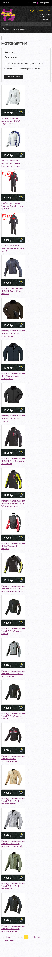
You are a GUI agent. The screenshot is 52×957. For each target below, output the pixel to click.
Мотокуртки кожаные (17, 63)
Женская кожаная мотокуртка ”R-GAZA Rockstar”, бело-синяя (11, 163)
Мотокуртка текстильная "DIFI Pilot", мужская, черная (13, 418)
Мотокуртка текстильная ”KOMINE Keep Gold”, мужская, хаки (13, 886)
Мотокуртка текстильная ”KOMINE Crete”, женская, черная (13, 631)
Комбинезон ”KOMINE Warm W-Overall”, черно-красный (12, 206)
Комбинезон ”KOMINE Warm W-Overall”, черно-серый (12, 248)
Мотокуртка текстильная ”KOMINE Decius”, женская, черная (13, 758)
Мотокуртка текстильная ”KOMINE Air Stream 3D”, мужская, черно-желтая (13, 588)
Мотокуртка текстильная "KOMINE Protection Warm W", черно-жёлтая (13, 503)
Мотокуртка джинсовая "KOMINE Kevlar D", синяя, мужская (12, 291)
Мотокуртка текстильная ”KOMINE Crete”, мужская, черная (13, 716)
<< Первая (8, 937)
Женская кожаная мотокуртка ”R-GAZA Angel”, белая (10, 121)
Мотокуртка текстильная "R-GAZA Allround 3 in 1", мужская (13, 546)
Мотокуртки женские (30, 68)
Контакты (6, 3)
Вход (34, 3)
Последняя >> (9, 940)
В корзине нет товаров (45, 16)
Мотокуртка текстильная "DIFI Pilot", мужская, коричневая (13, 333)
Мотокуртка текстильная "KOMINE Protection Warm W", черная (13, 461)
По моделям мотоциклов (14, 29)
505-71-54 (40, 10)
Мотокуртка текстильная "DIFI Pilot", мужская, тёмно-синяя (13, 376)
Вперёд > (38, 937)
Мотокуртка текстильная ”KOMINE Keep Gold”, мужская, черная (13, 929)
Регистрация (44, 3)
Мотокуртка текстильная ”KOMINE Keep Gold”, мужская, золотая (13, 801)
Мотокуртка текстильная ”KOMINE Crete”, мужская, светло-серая (13, 673)
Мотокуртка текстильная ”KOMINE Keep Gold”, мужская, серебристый (13, 843)
